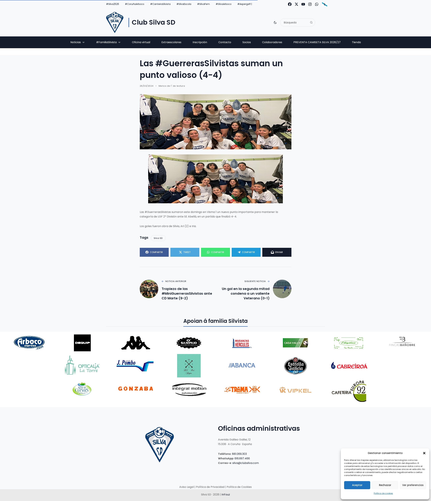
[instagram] (310, 4)
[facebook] (290, 4)
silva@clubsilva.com (245, 463)
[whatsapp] (317, 4)
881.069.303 (239, 454)
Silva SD (158, 238)
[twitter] (296, 4)
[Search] (311, 22)
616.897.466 (242, 458)
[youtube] (303, 4)
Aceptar (357, 485)
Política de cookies (383, 493)
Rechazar (385, 485)
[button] (424, 453)
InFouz (226, 494)
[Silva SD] (114, 22)
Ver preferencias (413, 485)
